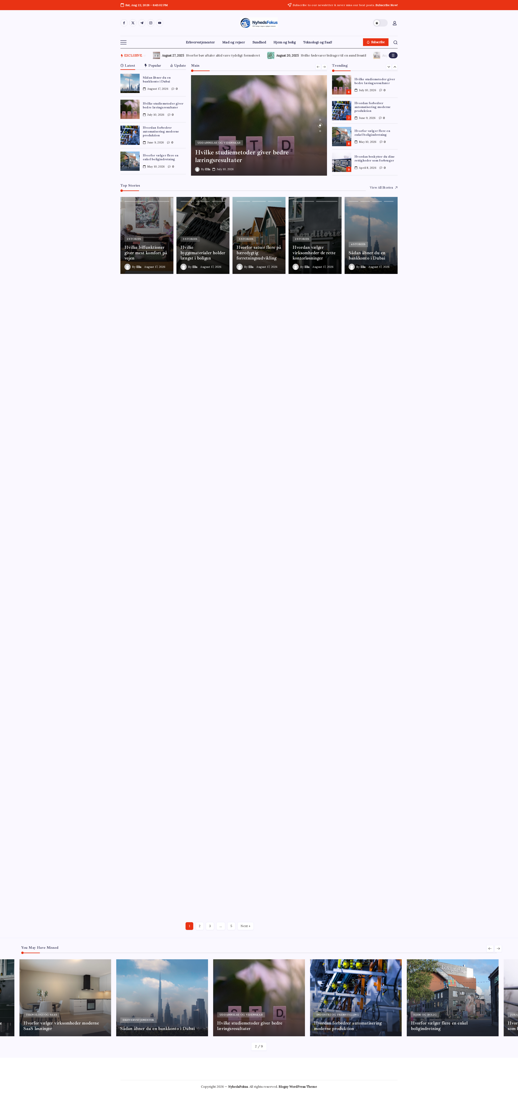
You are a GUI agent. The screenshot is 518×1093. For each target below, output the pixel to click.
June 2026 (336, 621)
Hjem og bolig (339, 404)
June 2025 (336, 727)
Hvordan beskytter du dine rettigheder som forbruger (375, 158)
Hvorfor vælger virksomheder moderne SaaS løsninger (253, 826)
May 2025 (336, 736)
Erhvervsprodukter (343, 369)
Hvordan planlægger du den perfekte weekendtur (258, 633)
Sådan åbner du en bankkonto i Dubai (157, 79)
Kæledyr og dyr (340, 431)
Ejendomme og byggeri (346, 351)
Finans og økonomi (343, 387)
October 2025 (339, 692)
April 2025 (336, 745)
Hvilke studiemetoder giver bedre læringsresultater (163, 105)
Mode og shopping (343, 457)
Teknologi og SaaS (342, 483)
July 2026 (336, 612)
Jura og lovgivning (342, 422)
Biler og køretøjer (342, 342)
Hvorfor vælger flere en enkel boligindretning (160, 157)
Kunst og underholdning (347, 439)
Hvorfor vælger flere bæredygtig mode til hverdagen (314, 55)
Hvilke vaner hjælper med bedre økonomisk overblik (200, 55)
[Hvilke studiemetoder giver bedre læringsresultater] (259, 125)
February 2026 (340, 656)
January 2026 (338, 665)
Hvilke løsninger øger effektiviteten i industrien (256, 890)
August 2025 (338, 709)
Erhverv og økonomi (344, 360)
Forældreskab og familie (347, 395)
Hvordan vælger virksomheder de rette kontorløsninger (247, 762)
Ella (207, 169)
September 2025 (341, 701)
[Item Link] (130, 83)
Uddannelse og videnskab (348, 492)
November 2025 (341, 683)
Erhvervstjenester (343, 378)
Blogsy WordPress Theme (298, 1087)
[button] (380, 23)
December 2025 (341, 674)
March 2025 (337, 753)
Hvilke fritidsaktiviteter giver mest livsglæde (253, 698)
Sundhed (335, 475)
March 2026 (338, 648)
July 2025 (335, 718)
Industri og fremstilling (346, 413)
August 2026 (338, 604)
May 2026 (336, 630)
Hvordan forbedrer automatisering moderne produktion (161, 131)
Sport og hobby (340, 466)
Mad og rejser (339, 448)
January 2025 (338, 762)
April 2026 (336, 639)
